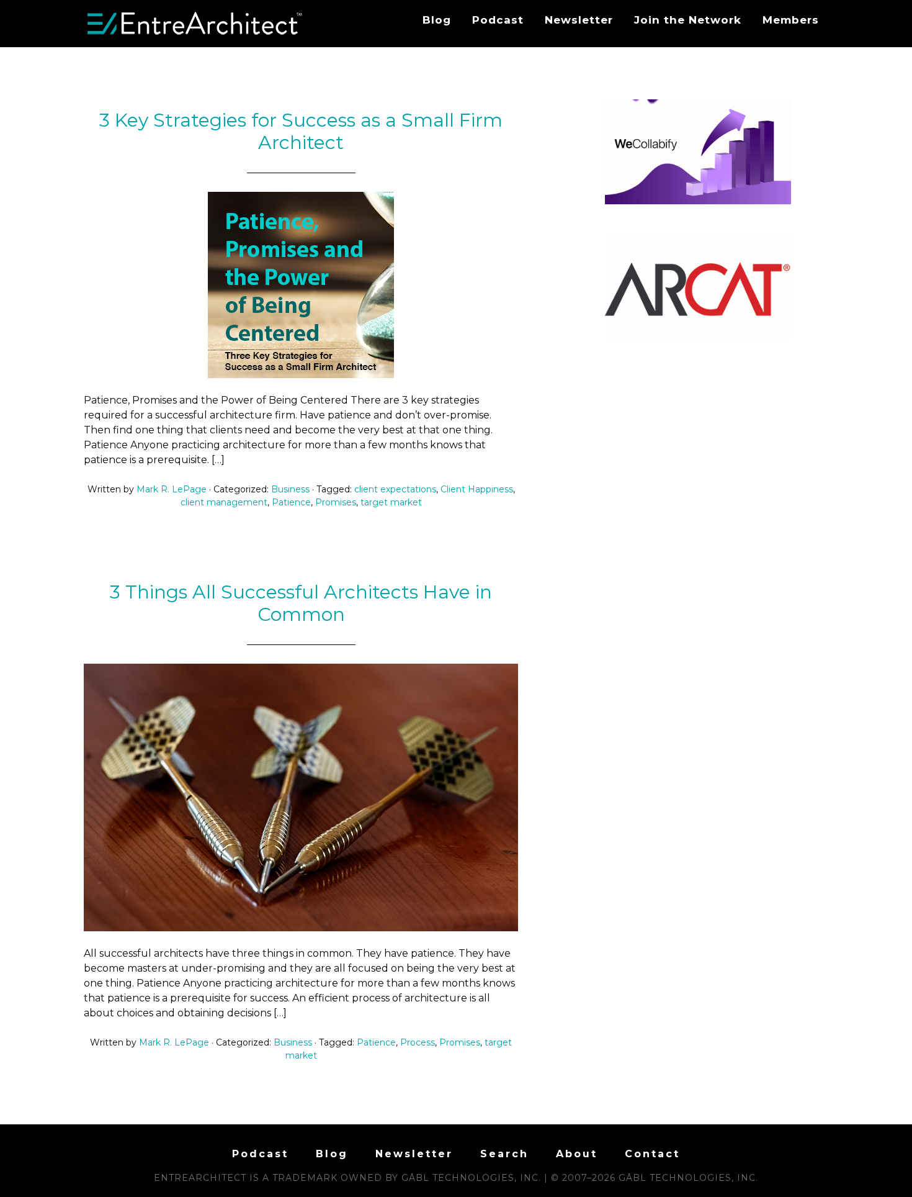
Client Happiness (476, 489)
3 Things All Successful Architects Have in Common (301, 603)
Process (417, 1042)
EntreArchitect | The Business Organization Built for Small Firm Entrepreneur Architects (195, 23)
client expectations (395, 489)
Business (290, 489)
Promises (335, 502)
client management (224, 502)
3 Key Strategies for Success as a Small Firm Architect (301, 131)
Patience (291, 502)
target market (391, 502)
